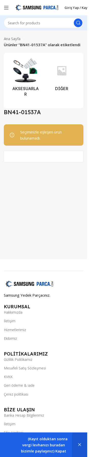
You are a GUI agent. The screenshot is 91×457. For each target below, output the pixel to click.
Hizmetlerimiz (15, 329)
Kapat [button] (60, 450)
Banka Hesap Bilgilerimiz (24, 415)
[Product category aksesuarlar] (25, 79)
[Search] (78, 23)
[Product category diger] (62, 76)
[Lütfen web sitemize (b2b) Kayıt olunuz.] (79, 445)
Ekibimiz (10, 338)
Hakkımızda (13, 312)
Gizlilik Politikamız (18, 359)
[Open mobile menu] (6, 8)
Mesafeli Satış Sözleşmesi (25, 368)
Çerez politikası (16, 394)
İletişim (9, 320)
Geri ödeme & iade (19, 385)
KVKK (8, 376)
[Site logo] (36, 7)
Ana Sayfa (12, 38)
